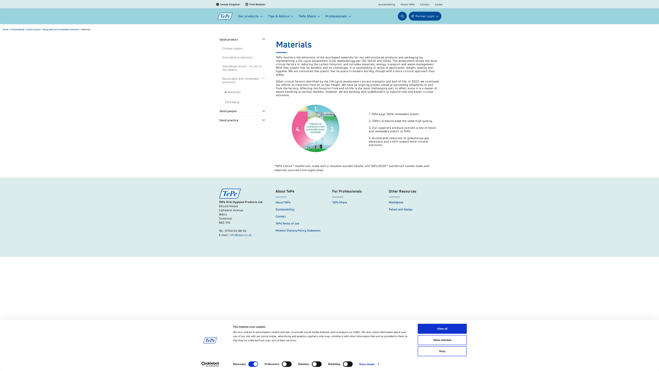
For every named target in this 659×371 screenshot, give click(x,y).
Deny (442, 351)
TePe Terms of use (287, 223)
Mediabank (396, 202)
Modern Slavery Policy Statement (298, 230)
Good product (34, 29)
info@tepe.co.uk (241, 235)
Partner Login (425, 16)
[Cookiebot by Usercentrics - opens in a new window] (210, 364)
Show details (367, 364)
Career (439, 4)
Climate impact (232, 48)
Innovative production (237, 57)
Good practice (229, 120)
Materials (86, 29)
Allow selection (442, 340)
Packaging (232, 102)
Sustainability (386, 4)
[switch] (287, 364)
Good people (228, 111)
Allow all (442, 328)
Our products (248, 16)
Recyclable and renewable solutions (62, 29)
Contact (425, 4)
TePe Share (307, 16)
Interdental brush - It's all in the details (242, 68)
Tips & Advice (278, 16)
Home (6, 29)
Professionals (336, 16)
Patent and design (401, 209)
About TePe (408, 4)
